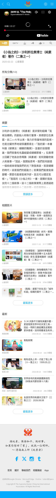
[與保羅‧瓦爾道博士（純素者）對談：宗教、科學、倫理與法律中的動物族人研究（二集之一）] (12, 217)
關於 (17, 470)
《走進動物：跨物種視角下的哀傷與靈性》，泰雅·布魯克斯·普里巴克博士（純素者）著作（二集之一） (38, 274)
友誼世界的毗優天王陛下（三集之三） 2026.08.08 (38, 399)
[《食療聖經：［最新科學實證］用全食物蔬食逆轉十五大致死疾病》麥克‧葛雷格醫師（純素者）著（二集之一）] (12, 255)
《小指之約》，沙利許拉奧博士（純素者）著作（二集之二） (39, 101)
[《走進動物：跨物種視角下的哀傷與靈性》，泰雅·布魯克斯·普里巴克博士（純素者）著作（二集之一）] (12, 274)
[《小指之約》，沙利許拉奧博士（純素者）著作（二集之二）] (14, 103)
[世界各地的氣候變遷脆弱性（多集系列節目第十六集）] (12, 383)
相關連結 (37, 470)
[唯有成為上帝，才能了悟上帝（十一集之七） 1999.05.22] (12, 364)
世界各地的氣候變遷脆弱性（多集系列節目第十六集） (37, 380)
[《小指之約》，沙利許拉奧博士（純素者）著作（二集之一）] (15, 84)
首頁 (9, 470)
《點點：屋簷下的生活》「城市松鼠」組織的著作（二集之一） (39, 290)
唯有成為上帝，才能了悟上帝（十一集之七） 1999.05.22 (38, 361)
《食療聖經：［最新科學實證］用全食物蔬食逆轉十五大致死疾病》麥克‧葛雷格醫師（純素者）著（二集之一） (38, 255)
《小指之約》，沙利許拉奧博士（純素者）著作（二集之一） (39, 82)
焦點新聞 (28, 340)
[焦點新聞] (12, 345)
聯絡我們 (26, 470)
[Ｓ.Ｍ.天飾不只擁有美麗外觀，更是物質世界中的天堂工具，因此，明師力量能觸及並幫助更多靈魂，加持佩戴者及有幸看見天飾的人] (12, 326)
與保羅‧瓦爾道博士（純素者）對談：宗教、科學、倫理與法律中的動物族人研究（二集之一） (38, 217)
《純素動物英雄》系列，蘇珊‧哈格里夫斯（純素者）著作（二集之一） (38, 234)
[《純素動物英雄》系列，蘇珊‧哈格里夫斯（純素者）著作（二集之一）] (12, 236)
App (46, 470)
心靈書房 (19, 61)
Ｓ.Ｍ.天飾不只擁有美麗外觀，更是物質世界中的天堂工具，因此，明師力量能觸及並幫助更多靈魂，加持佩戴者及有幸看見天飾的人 (38, 326)
